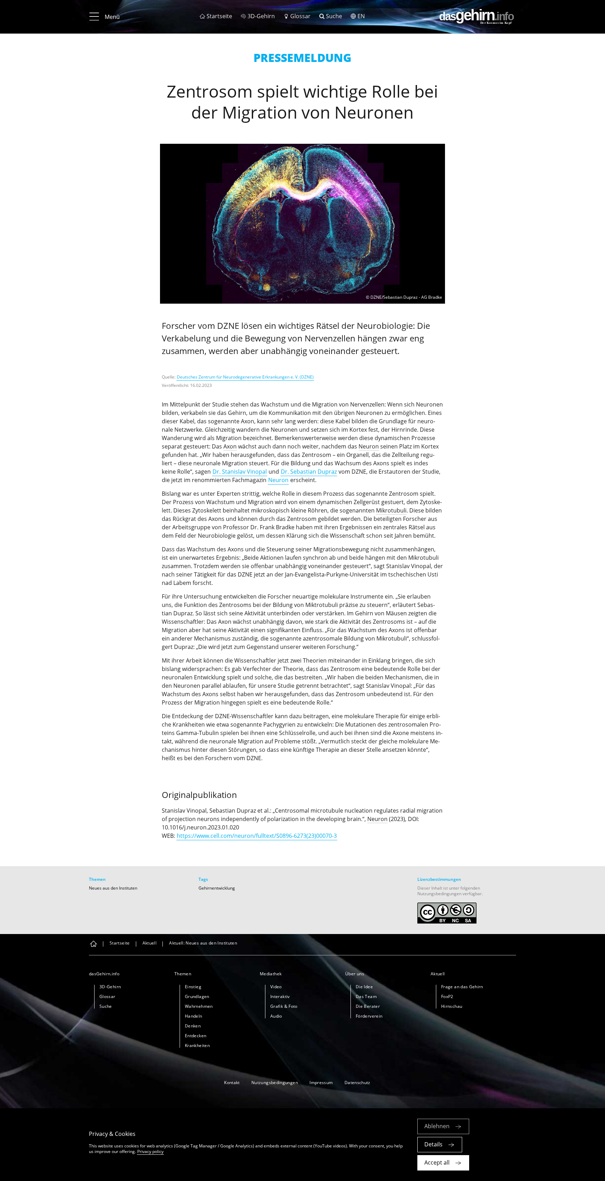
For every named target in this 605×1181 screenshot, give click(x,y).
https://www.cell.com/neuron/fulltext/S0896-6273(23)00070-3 (257, 836)
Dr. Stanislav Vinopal (240, 471)
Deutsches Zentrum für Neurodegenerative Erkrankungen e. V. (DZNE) (245, 377)
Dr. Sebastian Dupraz (309, 471)
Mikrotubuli (391, 510)
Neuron (369, 446)
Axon (230, 446)
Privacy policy (150, 1151)
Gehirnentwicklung (217, 888)
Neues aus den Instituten (113, 888)
